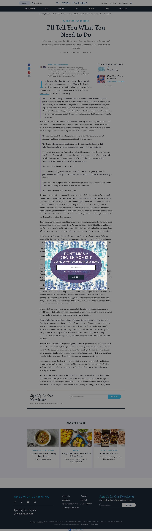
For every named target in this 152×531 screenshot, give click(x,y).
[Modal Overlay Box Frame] (76, 265)
